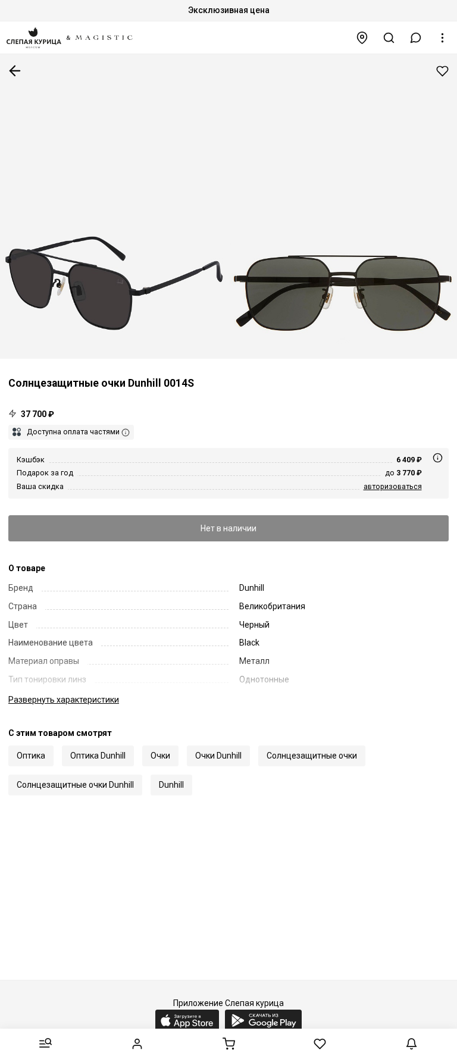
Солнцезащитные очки (312, 755)
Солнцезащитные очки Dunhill (75, 784)
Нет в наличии (228, 528)
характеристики (63, 699)
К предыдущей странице (14, 70)
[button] (415, 37)
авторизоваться (393, 486)
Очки (160, 755)
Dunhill (171, 784)
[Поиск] (389, 37)
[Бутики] (362, 37)
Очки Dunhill (218, 755)
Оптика (31, 755)
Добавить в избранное (442, 71)
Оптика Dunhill (98, 755)
